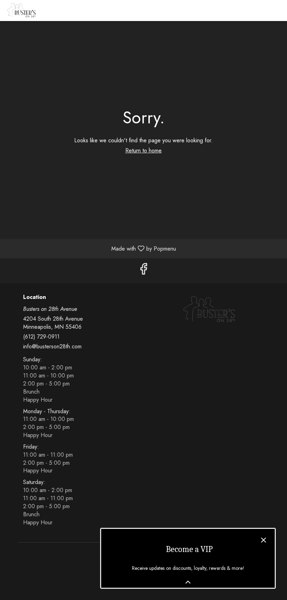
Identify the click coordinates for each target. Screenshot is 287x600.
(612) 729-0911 (41, 337)
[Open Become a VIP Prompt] (188, 582)
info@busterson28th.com (52, 346)
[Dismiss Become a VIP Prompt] (263, 540)
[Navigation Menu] (277, 10)
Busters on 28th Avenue (209, 310)
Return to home (143, 150)
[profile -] (260, 10)
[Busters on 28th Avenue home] (36, 10)
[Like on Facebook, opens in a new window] (143, 271)
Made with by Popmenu (90, 248)
